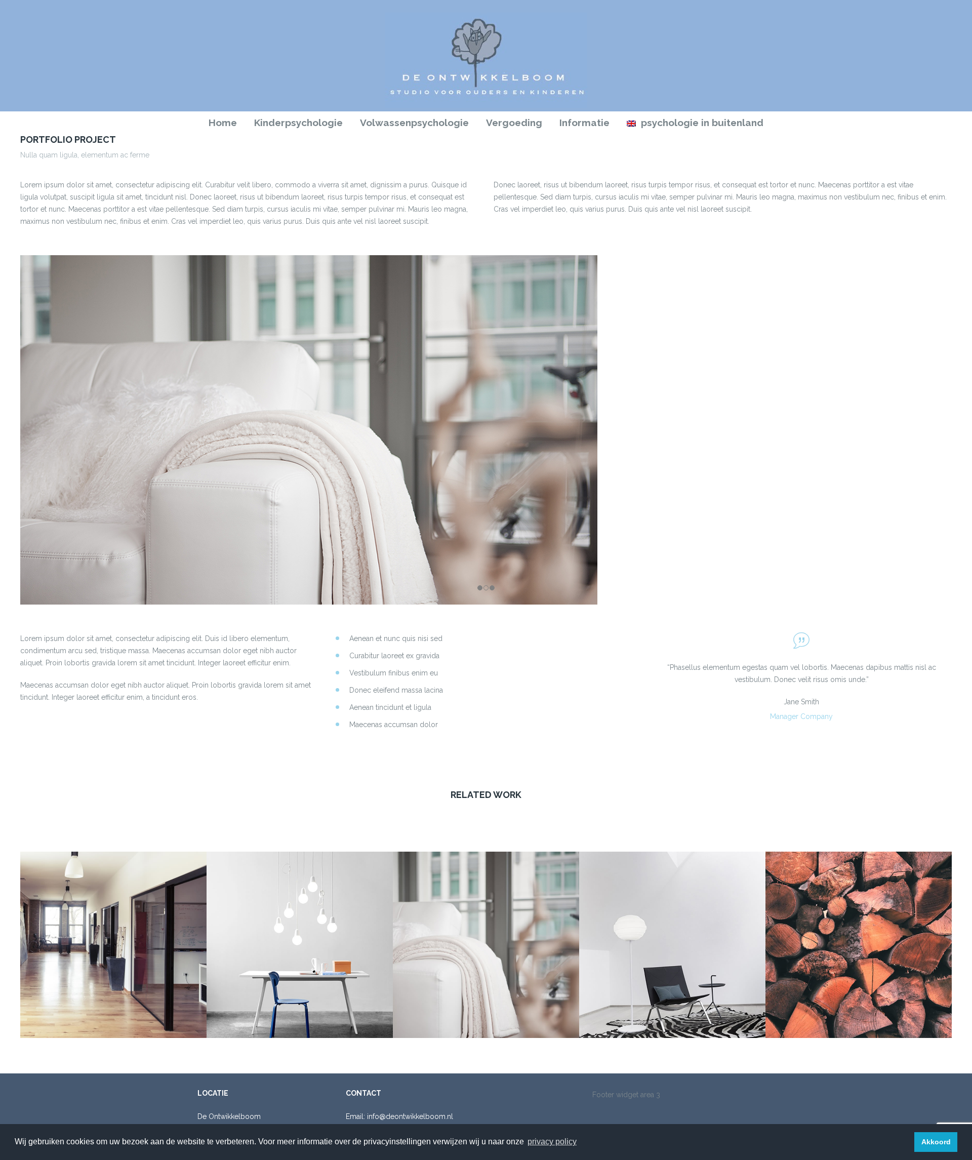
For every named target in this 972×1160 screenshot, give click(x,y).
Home (223, 122)
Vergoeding (514, 122)
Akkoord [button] (936, 1142)
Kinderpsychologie (298, 122)
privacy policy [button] (552, 1141)
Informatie (584, 122)
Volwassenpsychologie (414, 122)
